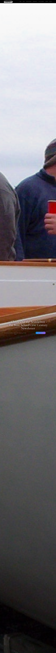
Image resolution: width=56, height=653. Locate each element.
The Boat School (10, 1)
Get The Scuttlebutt (40, 332)
